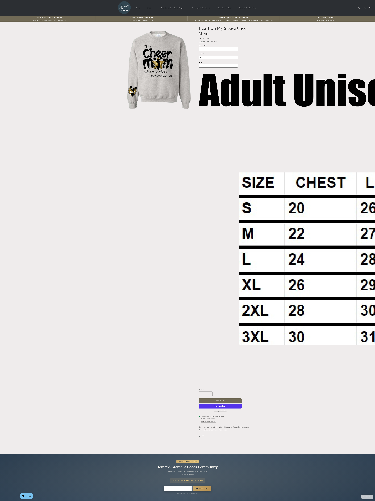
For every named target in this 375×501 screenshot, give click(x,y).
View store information (208, 421)
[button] (149, 8)
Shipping (201, 41)
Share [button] (202, 436)
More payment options (220, 411)
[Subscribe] (202, 488)
